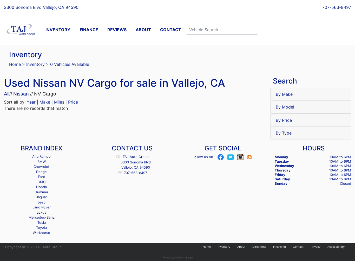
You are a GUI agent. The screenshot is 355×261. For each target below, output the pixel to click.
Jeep (41, 202)
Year (31, 102)
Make (45, 102)
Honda (41, 187)
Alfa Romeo (41, 156)
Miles (59, 102)
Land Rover (41, 207)
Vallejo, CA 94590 (135, 167)
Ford (41, 177)
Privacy (315, 247)
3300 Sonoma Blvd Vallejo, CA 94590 (41, 7)
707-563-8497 (336, 7)
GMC (41, 182)
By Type (284, 133)
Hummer (41, 192)
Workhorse (41, 233)
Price (73, 102)
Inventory (35, 64)
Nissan (21, 94)
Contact (298, 247)
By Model (285, 107)
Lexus (41, 212)
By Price (284, 120)
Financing (279, 247)
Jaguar (41, 197)
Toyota (41, 227)
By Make (284, 94)
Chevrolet (41, 166)
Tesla (41, 222)
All (6, 94)
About (241, 247)
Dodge (41, 172)
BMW (41, 162)
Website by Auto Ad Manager (177, 257)
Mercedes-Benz (42, 217)
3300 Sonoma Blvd (136, 162)
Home (15, 64)
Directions (259, 247)
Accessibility (336, 247)
